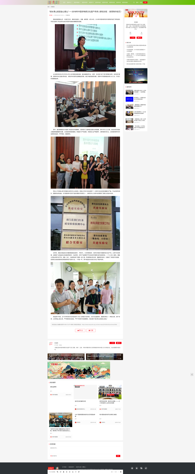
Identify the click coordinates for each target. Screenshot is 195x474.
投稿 (145, 2)
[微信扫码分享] (57, 471)
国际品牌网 (53, 387)
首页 (64, 2)
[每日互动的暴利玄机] (85, 392)
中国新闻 (68, 15)
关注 (113, 342)
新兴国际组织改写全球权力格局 (108, 414)
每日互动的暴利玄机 (80, 401)
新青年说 (118, 2)
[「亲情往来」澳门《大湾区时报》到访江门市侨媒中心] (129, 120)
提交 (118, 455)
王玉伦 (50, 15)
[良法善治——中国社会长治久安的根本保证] (129, 99)
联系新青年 (71, 467)
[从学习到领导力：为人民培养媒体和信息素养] (129, 113)
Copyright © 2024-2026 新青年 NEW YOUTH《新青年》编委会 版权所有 (95, 469)
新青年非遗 (105, 2)
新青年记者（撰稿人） (81, 467)
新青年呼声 (84, 2)
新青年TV (91, 2)
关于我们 (64, 467)
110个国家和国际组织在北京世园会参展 (85, 415)
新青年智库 (125, 2)
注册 (141, 2)
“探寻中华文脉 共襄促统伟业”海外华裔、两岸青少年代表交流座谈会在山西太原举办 (60, 430)
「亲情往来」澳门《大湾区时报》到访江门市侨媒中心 (140, 120)
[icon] (132, 468)
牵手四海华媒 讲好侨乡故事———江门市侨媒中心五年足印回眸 (110, 402)
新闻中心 (69, 2)
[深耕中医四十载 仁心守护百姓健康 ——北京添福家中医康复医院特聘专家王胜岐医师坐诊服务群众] (129, 92)
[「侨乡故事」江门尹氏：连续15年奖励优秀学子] (129, 127)
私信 (119, 342)
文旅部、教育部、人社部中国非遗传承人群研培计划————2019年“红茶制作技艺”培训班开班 (136, 55)
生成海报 (53, 471)
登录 (137, 2)
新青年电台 (98, 2)
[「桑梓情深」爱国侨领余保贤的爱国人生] (129, 106)
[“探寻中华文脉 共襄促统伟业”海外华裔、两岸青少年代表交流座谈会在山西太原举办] (60, 420)
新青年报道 (76, 2)
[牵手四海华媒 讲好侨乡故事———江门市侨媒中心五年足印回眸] (109, 392)
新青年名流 (112, 2)
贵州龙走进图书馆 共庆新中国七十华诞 (136, 64)
